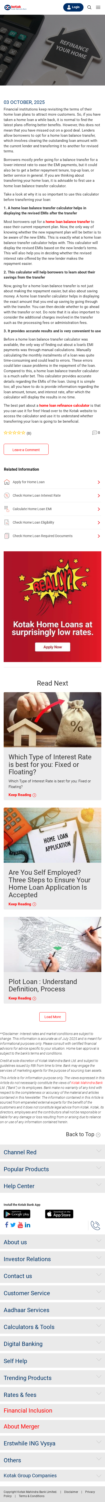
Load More (52, 1017)
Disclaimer (71, 1492)
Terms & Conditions (31, 1496)
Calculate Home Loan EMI (32, 509)
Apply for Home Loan (29, 482)
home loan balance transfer (68, 222)
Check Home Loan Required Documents (43, 536)
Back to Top (80, 1134)
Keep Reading (20, 795)
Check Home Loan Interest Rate (37, 495)
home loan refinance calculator (64, 405)
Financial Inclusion (28, 1410)
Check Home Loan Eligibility (33, 522)
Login (76, 7)
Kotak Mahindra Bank (87, 1083)
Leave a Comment (26, 450)
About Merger (21, 1426)
